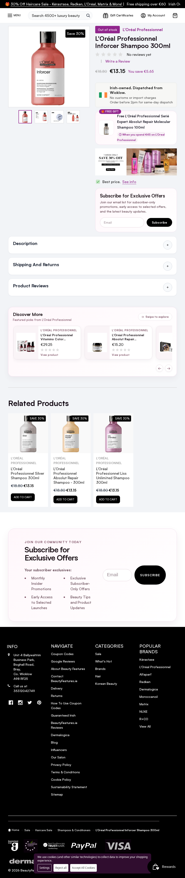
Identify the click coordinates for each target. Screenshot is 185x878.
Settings (44, 868)
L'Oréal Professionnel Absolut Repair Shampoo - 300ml (68, 476)
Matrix (143, 704)
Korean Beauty (106, 683)
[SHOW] (167, 245)
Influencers (59, 750)
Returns (56, 696)
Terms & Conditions (65, 772)
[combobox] (56, 15)
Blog (54, 742)
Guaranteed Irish (63, 715)
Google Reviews (63, 661)
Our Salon (58, 757)
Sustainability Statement (69, 787)
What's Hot (103, 661)
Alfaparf (145, 674)
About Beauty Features (68, 669)
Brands (100, 669)
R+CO (143, 719)
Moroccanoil (148, 697)
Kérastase (146, 659)
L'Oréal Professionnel (155, 667)
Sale (98, 654)
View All (145, 726)
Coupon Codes (62, 654)
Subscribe (159, 222)
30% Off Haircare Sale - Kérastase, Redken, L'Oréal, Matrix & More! (67, 4)
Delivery (56, 688)
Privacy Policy (61, 765)
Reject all (61, 868)
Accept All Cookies (83, 868)
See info (129, 181)
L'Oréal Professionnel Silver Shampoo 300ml (27, 473)
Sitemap (57, 794)
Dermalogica (60, 735)
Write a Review (117, 61)
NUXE (143, 711)
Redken (144, 682)
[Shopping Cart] (175, 15)
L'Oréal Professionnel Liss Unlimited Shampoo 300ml (113, 476)
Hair (98, 676)
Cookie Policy (61, 779)
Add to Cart (23, 497)
